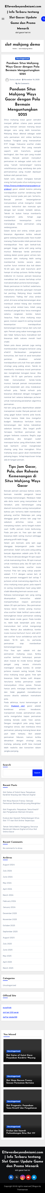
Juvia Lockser (15, 80)
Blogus (35, 1186)
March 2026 (8, 895)
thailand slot (18, 706)
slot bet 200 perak (11, 1012)
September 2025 (10, 932)
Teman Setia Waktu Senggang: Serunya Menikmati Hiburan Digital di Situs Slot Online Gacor (20, 829)
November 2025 (10, 919)
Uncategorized (22, 59)
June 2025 (8, 950)
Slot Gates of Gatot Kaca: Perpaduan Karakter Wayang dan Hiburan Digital (20, 1057)
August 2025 (9, 938)
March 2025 (8, 968)
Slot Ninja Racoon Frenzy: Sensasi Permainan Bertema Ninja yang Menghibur (20, 1082)
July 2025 (7, 944)
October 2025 (9, 925)
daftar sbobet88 (10, 1017)
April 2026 (7, 889)
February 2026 (9, 901)
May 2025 (7, 956)
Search (7, 765)
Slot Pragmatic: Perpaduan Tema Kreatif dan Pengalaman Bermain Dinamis (21, 1108)
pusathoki (7, 1008)
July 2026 (7, 871)
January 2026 (9, 907)
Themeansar (22, 1190)
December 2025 (10, 913)
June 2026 (8, 877)
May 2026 (7, 883)
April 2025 (7, 962)
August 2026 (9, 865)
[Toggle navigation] (3, 18)
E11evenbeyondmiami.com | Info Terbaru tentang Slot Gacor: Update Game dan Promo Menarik (23, 17)
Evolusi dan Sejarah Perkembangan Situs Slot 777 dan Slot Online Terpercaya (20, 1133)
